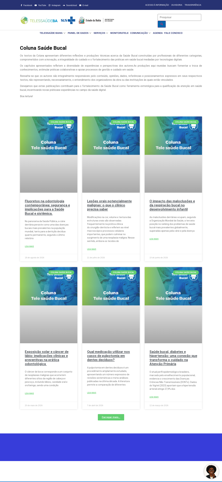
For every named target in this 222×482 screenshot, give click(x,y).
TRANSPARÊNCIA (193, 5)
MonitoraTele (119, 33)
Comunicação (139, 33)
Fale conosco (173, 33)
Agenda (158, 33)
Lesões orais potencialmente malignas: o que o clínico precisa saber (109, 205)
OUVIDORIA (176, 5)
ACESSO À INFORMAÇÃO (157, 5)
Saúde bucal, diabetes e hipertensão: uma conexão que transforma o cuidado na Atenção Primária (173, 358)
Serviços (99, 33)
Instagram (55, 5)
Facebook (27, 5)
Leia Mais (29, 246)
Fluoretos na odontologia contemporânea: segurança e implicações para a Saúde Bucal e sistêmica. (47, 207)
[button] (111, 417)
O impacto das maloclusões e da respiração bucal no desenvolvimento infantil (172, 205)
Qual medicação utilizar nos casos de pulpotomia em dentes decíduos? (108, 356)
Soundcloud (71, 5)
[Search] (162, 24)
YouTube (42, 5)
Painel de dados (78, 33)
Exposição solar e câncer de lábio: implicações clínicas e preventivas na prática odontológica (46, 358)
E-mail (85, 5)
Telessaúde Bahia (51, 33)
